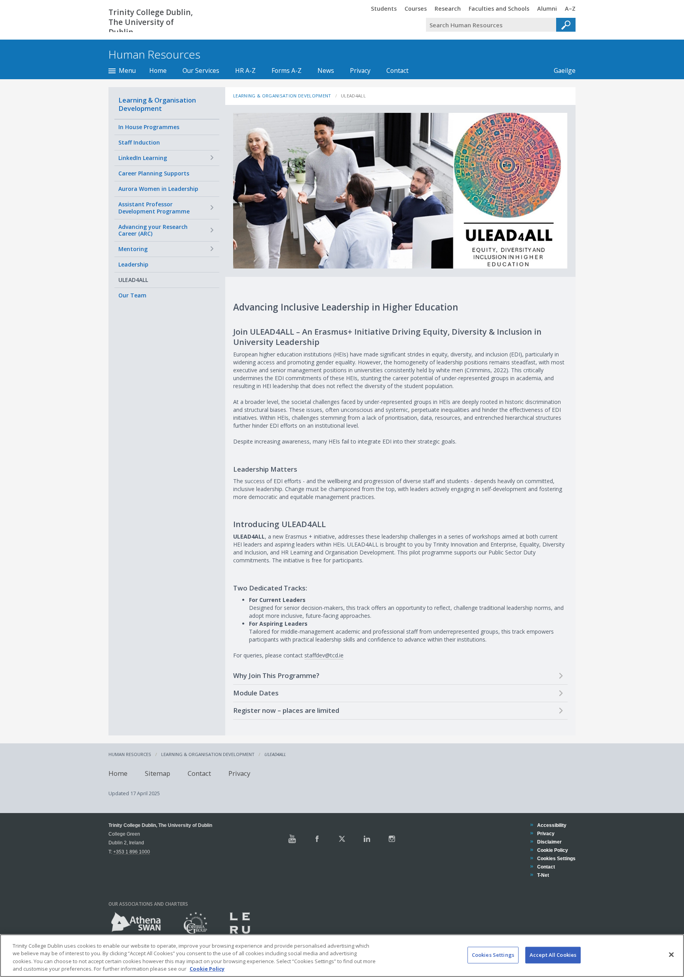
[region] (342, 955)
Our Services (200, 70)
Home (158, 70)
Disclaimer (549, 841)
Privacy (360, 70)
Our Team (132, 295)
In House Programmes (148, 127)
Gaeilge (561, 70)
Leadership (133, 264)
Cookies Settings (493, 954)
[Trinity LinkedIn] (367, 839)
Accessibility (551, 825)
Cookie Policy (552, 850)
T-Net (543, 875)
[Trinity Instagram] (392, 839)
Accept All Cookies (553, 954)
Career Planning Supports (153, 173)
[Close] (671, 954)
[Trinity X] (342, 839)
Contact (397, 70)
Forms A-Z (287, 70)
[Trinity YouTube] (292, 839)
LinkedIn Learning (142, 158)
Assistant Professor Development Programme (154, 207)
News (325, 70)
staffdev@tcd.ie (324, 655)
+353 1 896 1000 (131, 851)
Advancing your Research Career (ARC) (153, 230)
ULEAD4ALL (133, 280)
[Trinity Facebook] (317, 839)
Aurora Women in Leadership (158, 188)
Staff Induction (139, 142)
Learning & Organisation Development (157, 104)
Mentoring (133, 249)
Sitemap (157, 773)
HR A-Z (245, 70)
